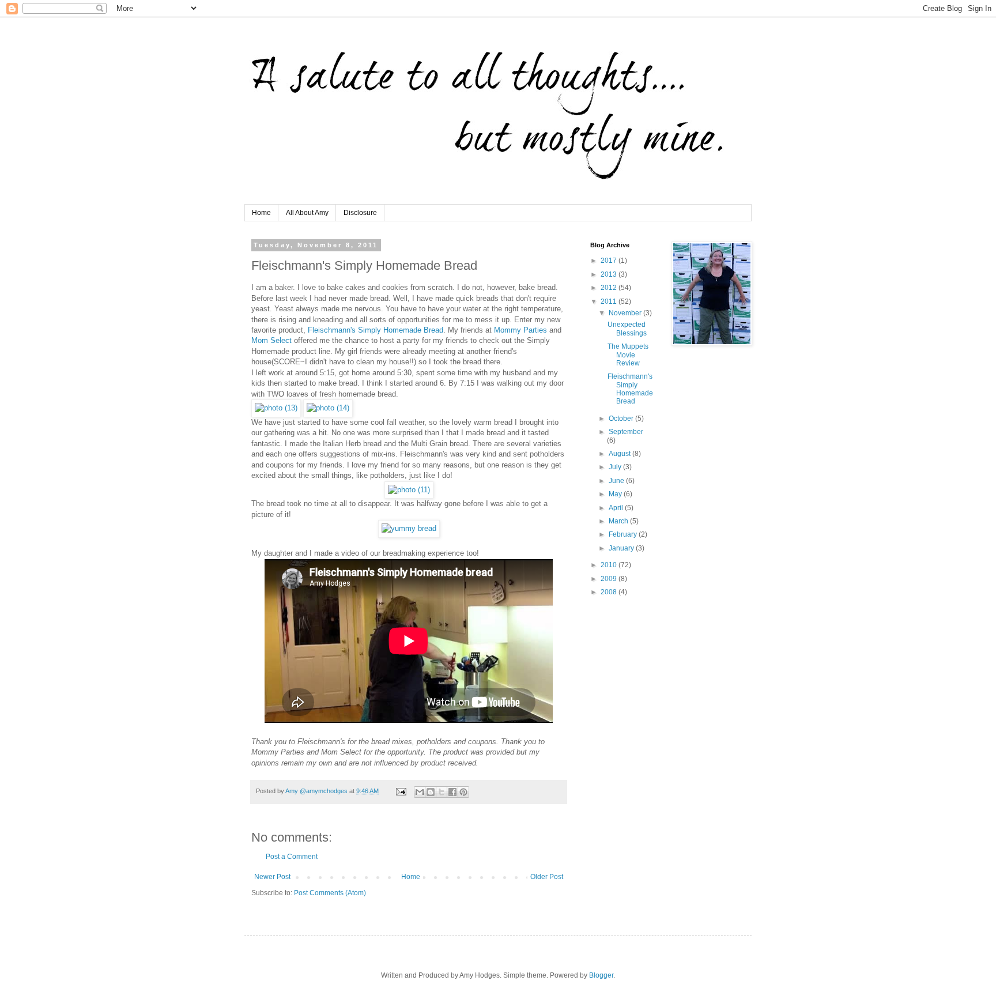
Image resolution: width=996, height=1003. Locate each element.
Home (261, 213)
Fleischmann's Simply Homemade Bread (375, 330)
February (624, 534)
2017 (609, 261)
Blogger (601, 975)
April (617, 508)
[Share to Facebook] (452, 792)
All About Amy (307, 213)
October (622, 418)
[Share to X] (441, 792)
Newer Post (272, 877)
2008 (609, 592)
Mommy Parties (520, 330)
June (617, 481)
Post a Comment (292, 857)
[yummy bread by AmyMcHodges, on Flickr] (409, 528)
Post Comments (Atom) (330, 893)
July (616, 467)
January (622, 548)
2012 (609, 288)
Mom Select (271, 340)
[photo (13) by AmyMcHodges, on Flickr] (276, 408)
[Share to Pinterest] (463, 792)
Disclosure (360, 213)
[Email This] (419, 792)
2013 (609, 274)
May (616, 494)
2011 (609, 301)
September (626, 432)
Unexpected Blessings (627, 328)
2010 (609, 565)
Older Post (546, 877)
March (619, 521)
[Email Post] (400, 790)
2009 (609, 579)
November (626, 313)
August (620, 454)
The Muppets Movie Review (628, 354)
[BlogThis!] (430, 792)
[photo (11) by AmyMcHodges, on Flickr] (408, 489)
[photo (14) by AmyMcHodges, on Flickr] (328, 408)
